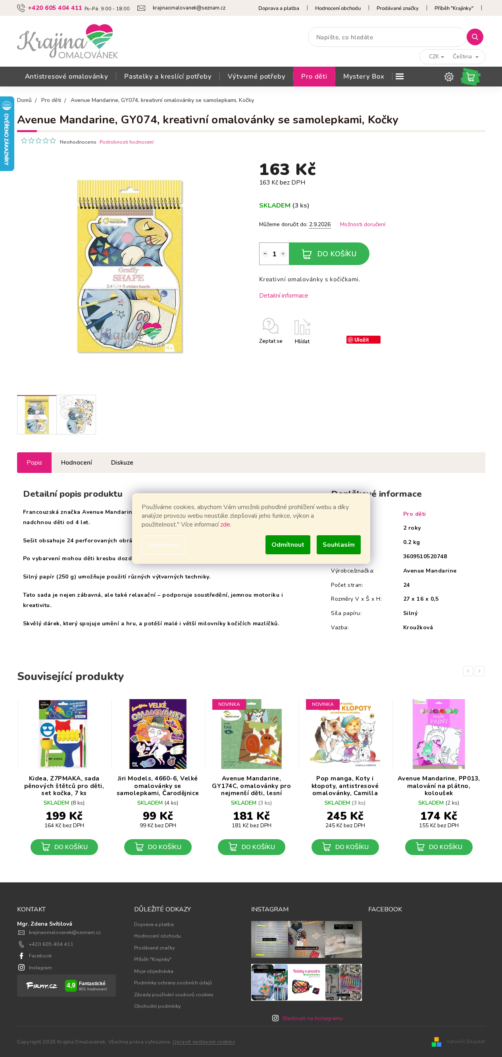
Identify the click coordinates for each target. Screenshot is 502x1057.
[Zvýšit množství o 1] (283, 254)
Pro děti (414, 514)
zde (225, 524)
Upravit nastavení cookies (204, 1041)
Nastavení (163, 544)
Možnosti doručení (362, 224)
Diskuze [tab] (122, 462)
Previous (469, 671)
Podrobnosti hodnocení (127, 141)
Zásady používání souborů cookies (173, 994)
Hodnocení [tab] (76, 462)
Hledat (478, 36)
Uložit (361, 339)
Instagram (40, 967)
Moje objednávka (153, 971)
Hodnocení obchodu (338, 8)
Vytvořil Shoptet (465, 1041)
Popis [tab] (34, 462)
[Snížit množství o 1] (265, 254)
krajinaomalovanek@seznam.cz (65, 932)
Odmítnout (287, 544)
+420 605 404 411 (51, 944)
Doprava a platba (278, 8)
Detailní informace (283, 295)
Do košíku (337, 254)
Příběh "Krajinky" (454, 8)
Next (481, 671)
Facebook (40, 955)
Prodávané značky (398, 8)
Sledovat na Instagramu (313, 1018)
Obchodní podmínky (157, 1006)
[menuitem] (66, 76)
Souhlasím (339, 544)
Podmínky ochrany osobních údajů (173, 982)
